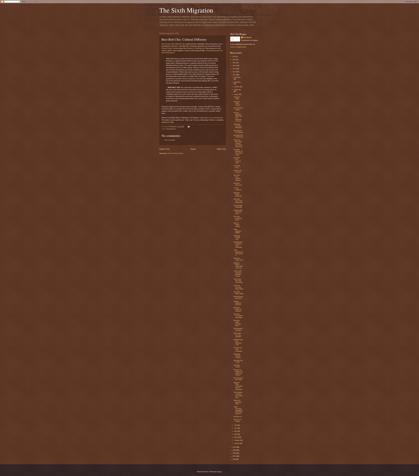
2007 (234, 456)
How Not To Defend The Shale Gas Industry (238, 372)
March (236, 437)
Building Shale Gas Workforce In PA (238, 342)
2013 (234, 69)
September (237, 89)
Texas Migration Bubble (237, 231)
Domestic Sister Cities (238, 259)
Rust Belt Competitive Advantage (238, 315)
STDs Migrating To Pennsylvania (238, 252)
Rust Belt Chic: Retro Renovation (238, 200)
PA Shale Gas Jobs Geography (238, 349)
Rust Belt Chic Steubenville (238, 136)
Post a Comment (169, 140)
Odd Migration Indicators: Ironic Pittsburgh (238, 244)
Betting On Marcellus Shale (237, 402)
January (237, 443)
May (235, 431)
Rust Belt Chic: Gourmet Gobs (237, 160)
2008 (234, 453)
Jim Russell (247, 37)
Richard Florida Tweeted (170, 48)
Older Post (221, 149)
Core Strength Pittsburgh (238, 206)
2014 (234, 65)
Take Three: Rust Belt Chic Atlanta (238, 280)
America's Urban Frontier (237, 103)
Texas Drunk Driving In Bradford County (238, 273)
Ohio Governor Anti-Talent (238, 378)
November (237, 82)
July (235, 425)
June (236, 428)
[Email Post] (188, 126)
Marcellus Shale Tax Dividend (238, 309)
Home (193, 149)
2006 (234, 459)
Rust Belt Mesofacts (238, 184)
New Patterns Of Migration (238, 131)
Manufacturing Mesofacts (238, 297)
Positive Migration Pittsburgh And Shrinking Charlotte (238, 117)
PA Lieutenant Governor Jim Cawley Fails (238, 395)
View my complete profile (238, 47)
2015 (234, 63)
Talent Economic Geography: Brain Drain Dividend (238, 410)
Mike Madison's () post (194, 48)
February (237, 440)
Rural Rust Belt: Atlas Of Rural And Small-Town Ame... (238, 143)
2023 (234, 56)
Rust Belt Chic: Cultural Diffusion (237, 177)
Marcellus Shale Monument (238, 194)
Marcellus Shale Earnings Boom (237, 323)
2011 (234, 75)
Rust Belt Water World (238, 292)
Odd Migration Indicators (238, 329)
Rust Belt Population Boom (238, 218)
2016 (234, 59)
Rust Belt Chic (171, 129)
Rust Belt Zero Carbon (238, 108)
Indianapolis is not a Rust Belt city (210, 118)
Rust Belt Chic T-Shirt (238, 361)
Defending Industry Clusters (237, 355)
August (236, 94)
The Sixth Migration (186, 10)
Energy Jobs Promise (238, 171)
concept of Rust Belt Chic (173, 44)
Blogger (219, 472)
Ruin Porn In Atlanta (238, 420)
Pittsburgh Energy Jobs (237, 237)
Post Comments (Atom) (175, 153)
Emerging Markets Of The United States (238, 152)
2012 (234, 72)
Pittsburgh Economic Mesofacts (238, 125)
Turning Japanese (237, 188)
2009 (234, 450)
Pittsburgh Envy (237, 166)
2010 (234, 447)
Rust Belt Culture (237, 366)
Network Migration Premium (237, 303)
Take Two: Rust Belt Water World (238, 287)
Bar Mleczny (238, 416)
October (237, 87)
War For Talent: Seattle (237, 224)
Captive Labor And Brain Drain (238, 211)
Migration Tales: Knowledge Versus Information (238, 386)
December (237, 77)
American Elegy (237, 97)
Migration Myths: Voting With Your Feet (238, 265)
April (235, 434)
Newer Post (164, 149)
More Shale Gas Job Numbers (237, 334)
